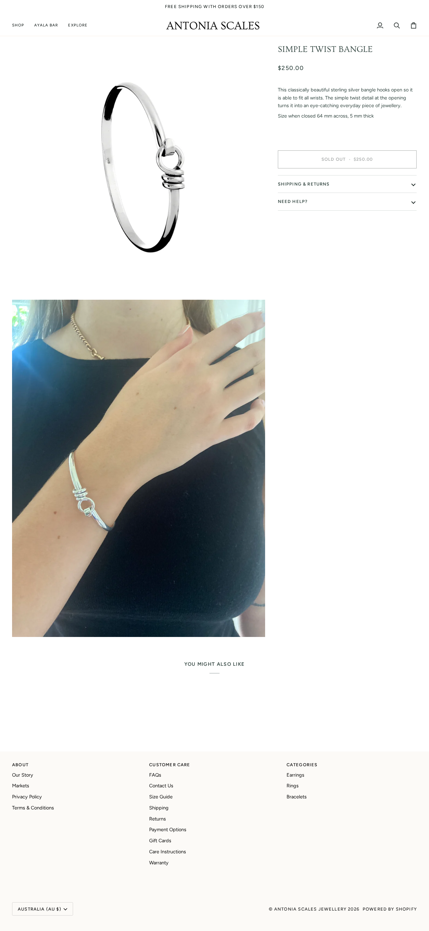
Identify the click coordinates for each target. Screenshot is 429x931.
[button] (20, 25)
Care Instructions (167, 852)
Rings (293, 786)
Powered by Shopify (390, 909)
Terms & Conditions (33, 808)
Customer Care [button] (169, 764)
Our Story (22, 775)
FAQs (155, 775)
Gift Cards (160, 841)
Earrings (295, 775)
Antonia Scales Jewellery (310, 909)
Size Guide (161, 797)
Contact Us (161, 786)
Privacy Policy (27, 797)
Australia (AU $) (39, 909)
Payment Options (167, 830)
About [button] (20, 764)
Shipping (159, 808)
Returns (157, 819)
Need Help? (293, 201)
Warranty (159, 863)
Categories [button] (302, 764)
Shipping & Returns (304, 184)
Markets (20, 786)
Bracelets (297, 797)
